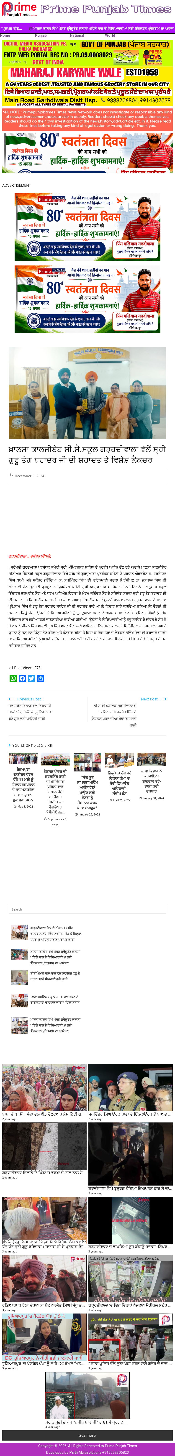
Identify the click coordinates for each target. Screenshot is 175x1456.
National (77, 35)
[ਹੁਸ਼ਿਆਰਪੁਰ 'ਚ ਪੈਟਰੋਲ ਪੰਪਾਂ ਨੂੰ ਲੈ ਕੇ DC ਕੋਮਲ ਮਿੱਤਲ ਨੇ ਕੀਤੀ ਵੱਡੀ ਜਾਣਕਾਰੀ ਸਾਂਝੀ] (44, 1337)
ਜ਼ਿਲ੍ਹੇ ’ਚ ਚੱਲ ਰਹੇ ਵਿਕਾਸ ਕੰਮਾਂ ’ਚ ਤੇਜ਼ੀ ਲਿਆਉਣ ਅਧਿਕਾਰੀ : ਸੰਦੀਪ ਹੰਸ (119, 783)
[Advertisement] (87, 519)
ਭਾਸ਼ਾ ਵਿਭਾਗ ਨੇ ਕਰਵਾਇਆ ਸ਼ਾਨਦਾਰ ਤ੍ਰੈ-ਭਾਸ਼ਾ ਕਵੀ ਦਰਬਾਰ (151, 781)
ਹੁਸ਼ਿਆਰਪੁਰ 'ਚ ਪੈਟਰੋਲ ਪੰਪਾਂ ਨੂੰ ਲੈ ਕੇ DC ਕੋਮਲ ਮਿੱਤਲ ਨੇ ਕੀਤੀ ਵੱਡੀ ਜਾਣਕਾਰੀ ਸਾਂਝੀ (65, 1363)
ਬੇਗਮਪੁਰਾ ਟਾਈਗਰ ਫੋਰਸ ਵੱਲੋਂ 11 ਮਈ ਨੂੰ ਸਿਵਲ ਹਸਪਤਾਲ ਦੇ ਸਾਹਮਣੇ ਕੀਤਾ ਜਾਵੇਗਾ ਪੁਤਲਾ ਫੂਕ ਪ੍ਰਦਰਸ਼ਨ (23, 784)
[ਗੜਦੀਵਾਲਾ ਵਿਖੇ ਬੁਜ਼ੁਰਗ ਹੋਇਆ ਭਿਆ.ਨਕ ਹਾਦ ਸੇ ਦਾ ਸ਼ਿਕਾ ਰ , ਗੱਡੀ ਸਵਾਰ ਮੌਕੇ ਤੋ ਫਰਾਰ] (130, 1154)
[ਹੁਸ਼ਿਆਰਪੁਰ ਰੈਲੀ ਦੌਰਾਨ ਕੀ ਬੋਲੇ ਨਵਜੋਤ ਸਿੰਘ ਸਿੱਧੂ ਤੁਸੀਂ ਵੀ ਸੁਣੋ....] (44, 1278)
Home (5, 35)
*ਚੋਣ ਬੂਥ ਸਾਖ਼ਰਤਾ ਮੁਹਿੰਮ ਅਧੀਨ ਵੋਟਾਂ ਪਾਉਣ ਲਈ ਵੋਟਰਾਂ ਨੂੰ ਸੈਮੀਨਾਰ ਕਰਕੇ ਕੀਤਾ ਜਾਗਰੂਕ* (87, 792)
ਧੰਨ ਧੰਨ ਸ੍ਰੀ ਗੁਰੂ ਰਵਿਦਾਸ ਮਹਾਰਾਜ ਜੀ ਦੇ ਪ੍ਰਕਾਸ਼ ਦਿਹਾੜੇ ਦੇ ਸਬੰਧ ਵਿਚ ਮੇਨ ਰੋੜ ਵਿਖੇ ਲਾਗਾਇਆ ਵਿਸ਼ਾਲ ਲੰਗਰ (85, 1246)
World (110, 35)
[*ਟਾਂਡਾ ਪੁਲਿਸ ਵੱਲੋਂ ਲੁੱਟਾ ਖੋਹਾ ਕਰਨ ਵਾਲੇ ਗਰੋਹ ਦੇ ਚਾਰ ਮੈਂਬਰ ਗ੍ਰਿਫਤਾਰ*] (130, 1337)
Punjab (41, 35)
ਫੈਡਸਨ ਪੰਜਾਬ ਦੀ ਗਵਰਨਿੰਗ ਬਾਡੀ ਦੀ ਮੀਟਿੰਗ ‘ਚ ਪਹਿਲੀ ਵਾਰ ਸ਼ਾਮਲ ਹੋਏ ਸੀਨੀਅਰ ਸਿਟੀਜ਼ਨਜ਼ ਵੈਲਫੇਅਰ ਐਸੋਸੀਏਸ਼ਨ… (55, 792)
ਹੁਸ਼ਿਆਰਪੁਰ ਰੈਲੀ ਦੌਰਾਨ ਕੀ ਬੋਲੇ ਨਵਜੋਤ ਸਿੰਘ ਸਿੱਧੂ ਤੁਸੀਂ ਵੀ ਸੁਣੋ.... (51, 1305)
